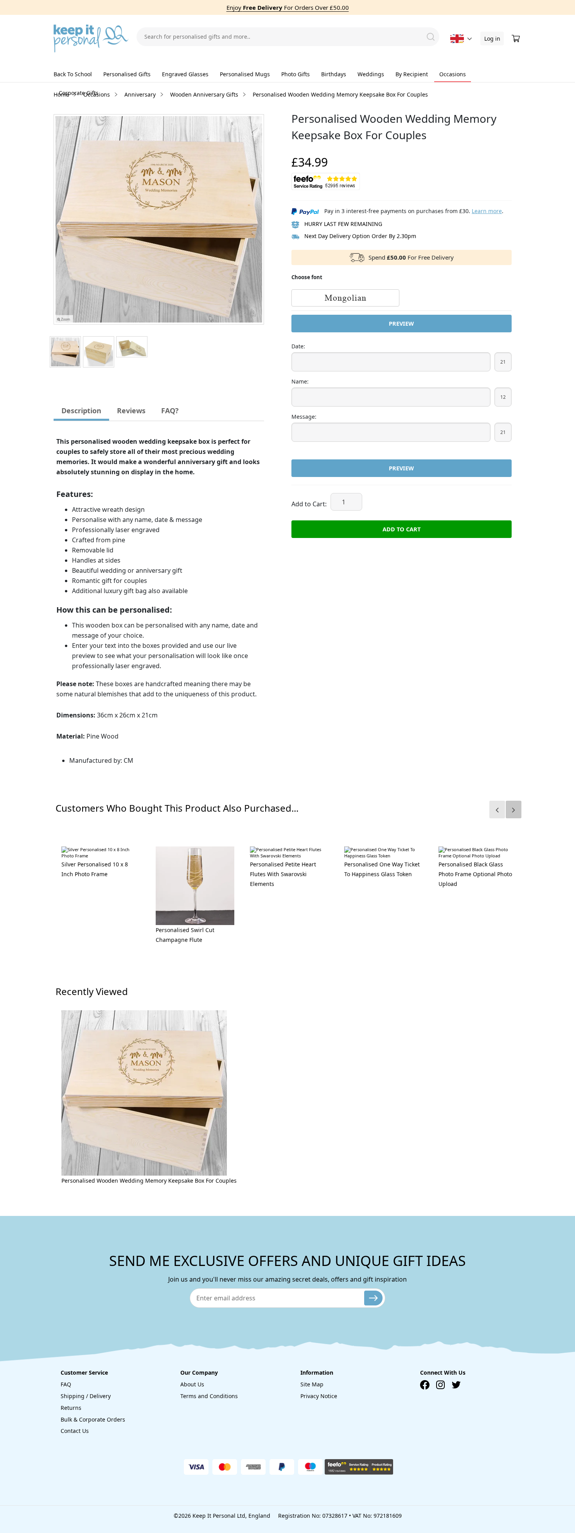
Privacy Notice (318, 1396)
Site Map (311, 1384)
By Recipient (411, 74)
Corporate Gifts (79, 93)
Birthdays (333, 74)
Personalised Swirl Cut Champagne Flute (185, 934)
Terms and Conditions (209, 1396)
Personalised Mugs (245, 74)
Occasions (452, 74)
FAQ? (170, 410)
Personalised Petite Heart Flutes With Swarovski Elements (283, 874)
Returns (71, 1407)
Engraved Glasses (185, 74)
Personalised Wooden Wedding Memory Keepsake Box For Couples (149, 1180)
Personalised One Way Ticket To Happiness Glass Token (382, 869)
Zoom (65, 319)
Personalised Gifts (127, 74)
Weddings (371, 74)
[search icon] (431, 36)
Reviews (131, 410)
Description (81, 410)
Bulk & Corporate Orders (93, 1419)
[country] (457, 38)
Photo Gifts (295, 74)
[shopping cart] (516, 38)
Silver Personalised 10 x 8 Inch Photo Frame (94, 869)
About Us (192, 1384)
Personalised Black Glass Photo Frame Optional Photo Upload (475, 874)
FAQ (66, 1384)
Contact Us (75, 1430)
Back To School (73, 74)
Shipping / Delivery (86, 1396)
